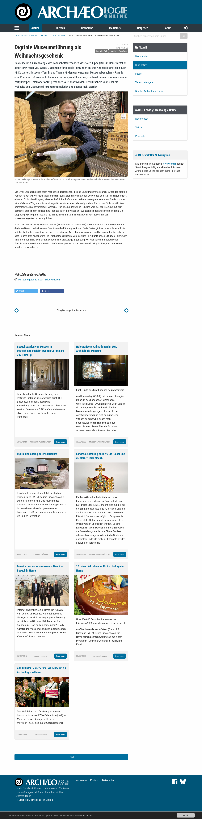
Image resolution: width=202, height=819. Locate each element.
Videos (138, 127)
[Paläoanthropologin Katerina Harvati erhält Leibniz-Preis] (16, 310)
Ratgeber (142, 28)
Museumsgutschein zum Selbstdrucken (38, 279)
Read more (60, 442)
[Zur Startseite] (71, 11)
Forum (167, 28)
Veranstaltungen (144, 82)
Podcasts (140, 136)
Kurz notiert (59, 35)
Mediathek (115, 28)
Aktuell (35, 28)
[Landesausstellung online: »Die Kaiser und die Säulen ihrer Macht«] (101, 477)
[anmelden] (186, 27)
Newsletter (170, 163)
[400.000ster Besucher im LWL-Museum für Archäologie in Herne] (42, 691)
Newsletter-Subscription (155, 155)
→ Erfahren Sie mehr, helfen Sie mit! (35, 799)
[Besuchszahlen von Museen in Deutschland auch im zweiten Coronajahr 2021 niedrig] (42, 374)
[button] (26, 291)
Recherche (87, 28)
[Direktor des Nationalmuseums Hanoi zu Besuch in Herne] (42, 590)
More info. (88, 815)
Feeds (138, 73)
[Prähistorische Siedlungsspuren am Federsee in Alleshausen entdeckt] (126, 310)
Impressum (81, 780)
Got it (185, 815)
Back (71, 757)
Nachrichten (141, 56)
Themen (60, 28)
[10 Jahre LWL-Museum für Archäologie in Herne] (101, 594)
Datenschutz (109, 780)
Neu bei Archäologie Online (149, 91)
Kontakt (94, 780)
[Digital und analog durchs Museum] (42, 473)
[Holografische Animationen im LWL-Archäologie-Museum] (101, 370)
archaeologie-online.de (25, 35)
